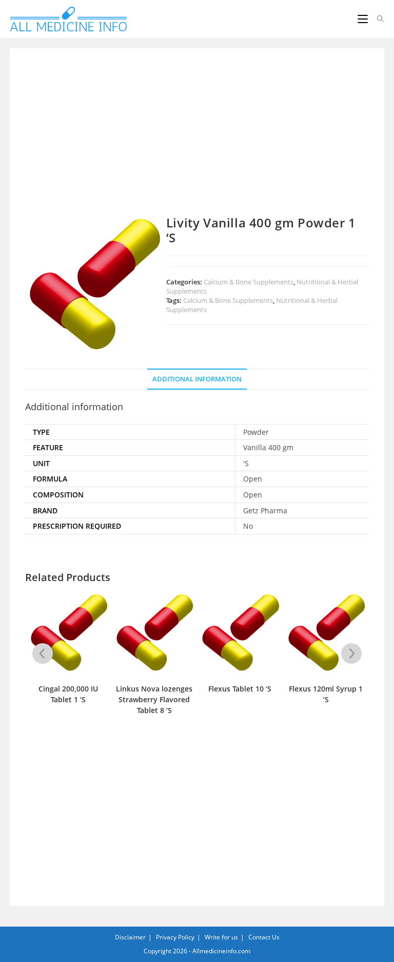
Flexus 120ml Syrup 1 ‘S (326, 694)
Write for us (221, 937)
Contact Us (264, 937)
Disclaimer (130, 937)
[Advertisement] (197, 139)
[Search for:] (376, 19)
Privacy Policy (175, 937)
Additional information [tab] (197, 379)
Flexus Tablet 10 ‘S (239, 689)
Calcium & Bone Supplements (248, 281)
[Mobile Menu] (364, 19)
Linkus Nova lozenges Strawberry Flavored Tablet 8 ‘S (154, 699)
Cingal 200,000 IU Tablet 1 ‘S (68, 694)
